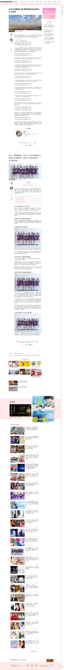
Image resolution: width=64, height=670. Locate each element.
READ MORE (33, 651)
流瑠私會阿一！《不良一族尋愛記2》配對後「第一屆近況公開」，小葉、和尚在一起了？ (32, 623)
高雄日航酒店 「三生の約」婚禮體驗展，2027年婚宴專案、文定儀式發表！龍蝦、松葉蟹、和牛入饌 (32, 475)
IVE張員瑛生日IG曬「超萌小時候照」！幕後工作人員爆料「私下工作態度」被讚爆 (32, 521)
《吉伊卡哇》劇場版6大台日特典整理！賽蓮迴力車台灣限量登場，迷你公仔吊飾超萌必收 (49, 34)
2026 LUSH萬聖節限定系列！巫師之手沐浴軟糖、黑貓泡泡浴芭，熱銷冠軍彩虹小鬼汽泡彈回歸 (32, 540)
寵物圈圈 (54, 1)
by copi (26, 506)
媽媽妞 (59, 1)
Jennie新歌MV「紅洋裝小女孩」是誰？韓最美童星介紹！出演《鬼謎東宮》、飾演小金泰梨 (32, 484)
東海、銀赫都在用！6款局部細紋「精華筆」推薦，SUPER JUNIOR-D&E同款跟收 (31, 605)
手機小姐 (41, 1)
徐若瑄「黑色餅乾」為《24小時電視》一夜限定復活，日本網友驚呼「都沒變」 (32, 493)
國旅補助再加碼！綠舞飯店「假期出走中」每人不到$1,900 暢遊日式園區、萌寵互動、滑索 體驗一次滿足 (32, 457)
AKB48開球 (32, 341)
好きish (32, 342)
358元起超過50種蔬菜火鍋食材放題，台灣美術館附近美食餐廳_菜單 (23, 382)
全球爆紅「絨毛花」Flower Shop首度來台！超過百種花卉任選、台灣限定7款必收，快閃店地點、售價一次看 (32, 559)
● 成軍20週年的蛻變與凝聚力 (20, 201)
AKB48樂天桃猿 (27, 342)
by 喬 (26, 486)
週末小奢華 (23, 1)
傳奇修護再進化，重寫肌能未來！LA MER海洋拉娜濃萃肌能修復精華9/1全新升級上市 (32, 633)
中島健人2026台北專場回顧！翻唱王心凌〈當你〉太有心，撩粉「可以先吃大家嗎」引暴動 (31, 530)
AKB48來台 (37, 341)
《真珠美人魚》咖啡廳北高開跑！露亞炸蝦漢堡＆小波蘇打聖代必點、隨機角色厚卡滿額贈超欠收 (32, 428)
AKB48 (21, 341)
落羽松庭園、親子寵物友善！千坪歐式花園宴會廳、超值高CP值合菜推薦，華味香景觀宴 (27, 355)
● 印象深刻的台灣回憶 (19, 199)
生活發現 (36, 1)
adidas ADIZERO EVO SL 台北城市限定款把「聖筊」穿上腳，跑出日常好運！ (32, 568)
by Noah (26, 449)
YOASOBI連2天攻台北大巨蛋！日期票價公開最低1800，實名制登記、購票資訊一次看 (32, 512)
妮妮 (12, 42)
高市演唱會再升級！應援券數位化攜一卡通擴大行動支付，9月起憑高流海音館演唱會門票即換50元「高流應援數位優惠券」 (32, 466)
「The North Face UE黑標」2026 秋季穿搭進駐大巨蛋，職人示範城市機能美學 (32, 577)
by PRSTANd (27, 460)
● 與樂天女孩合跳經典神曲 (20, 198)
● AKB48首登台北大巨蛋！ (20, 197)
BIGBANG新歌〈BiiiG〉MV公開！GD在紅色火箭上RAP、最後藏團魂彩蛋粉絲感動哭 (49, 31)
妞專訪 (36, 342)
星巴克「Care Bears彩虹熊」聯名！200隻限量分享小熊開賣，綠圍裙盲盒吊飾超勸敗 (32, 447)
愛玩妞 (46, 1)
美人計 (28, 1)
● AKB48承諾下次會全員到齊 (20, 202)
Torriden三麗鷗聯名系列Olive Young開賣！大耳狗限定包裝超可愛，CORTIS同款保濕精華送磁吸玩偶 (32, 503)
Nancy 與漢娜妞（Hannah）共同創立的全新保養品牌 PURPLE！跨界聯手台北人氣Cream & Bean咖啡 (32, 642)
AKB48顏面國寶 (21, 342)
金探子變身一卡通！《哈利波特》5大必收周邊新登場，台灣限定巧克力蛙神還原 (49, 42)
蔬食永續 (50, 1)
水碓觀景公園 (16, 47)
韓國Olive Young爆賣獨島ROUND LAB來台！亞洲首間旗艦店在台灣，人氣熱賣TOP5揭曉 (49, 38)
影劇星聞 (32, 1)
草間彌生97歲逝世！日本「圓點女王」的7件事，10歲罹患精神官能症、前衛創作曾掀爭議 (32, 614)
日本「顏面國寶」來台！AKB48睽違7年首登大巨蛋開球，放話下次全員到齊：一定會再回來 (31, 549)
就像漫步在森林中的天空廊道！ (19, 353)
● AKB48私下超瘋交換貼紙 (20, 200)
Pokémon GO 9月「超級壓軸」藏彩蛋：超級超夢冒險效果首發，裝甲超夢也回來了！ (32, 438)
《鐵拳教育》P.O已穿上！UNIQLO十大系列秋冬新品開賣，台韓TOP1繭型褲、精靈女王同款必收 (32, 587)
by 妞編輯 (26, 440)
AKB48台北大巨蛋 (26, 341)
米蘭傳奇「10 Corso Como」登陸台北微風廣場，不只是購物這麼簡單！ (32, 595)
